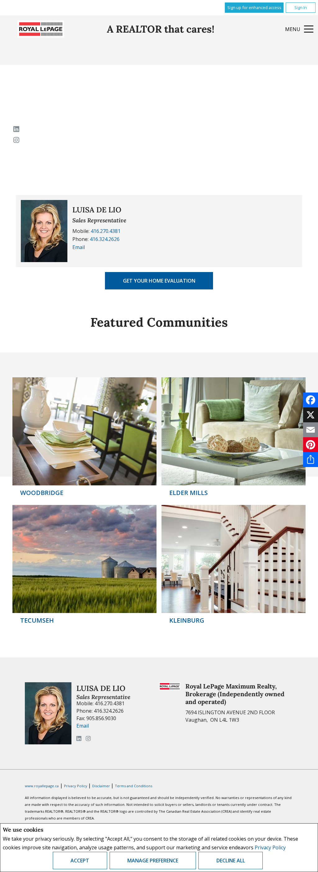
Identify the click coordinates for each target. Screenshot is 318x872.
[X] (310, 414)
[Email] (310, 429)
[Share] (310, 459)
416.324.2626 (105, 239)
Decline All (230, 860)
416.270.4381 (105, 231)
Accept (79, 860)
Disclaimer (101, 785)
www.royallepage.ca (42, 785)
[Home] (40, 29)
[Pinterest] (310, 444)
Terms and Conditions (133, 785)
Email (78, 247)
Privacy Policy (270, 847)
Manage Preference (152, 860)
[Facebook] (310, 400)
